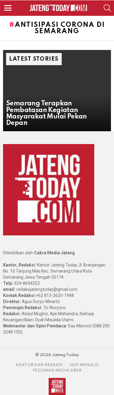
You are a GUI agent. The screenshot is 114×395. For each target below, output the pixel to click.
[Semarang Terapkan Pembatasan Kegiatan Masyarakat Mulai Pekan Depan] (57, 90)
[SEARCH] (107, 8)
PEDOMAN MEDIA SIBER (57, 370)
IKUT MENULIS (84, 365)
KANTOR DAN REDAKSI (39, 365)
